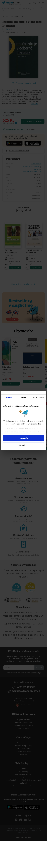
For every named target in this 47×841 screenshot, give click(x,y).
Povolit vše (23, 438)
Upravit (22, 445)
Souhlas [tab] (8, 398)
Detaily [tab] (23, 398)
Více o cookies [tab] (38, 398)
